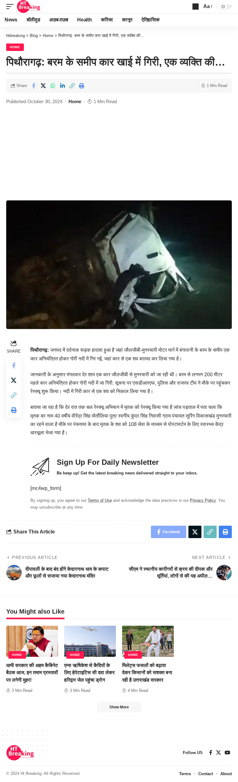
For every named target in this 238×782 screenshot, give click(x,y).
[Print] (81, 86)
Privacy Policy (203, 500)
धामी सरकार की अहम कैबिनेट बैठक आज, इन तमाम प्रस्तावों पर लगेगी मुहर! (32, 672)
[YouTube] (227, 752)
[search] (195, 6)
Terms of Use (100, 500)
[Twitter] (218, 752)
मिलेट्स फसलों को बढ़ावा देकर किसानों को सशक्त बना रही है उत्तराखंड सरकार (147, 672)
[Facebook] (211, 752)
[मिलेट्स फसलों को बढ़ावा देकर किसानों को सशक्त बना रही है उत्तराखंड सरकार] (148, 641)
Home (15, 47)
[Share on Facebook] (33, 86)
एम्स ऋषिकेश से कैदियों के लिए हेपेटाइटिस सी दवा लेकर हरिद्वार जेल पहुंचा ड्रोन (89, 672)
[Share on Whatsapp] (52, 86)
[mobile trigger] (11, 6)
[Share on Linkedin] (62, 86)
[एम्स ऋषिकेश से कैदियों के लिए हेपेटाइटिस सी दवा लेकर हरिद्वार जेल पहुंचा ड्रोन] (90, 641)
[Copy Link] (72, 86)
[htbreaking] (29, 6)
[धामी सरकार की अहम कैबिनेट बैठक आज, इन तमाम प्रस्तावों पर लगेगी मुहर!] (32, 641)
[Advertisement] (119, 153)
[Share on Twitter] (43, 86)
